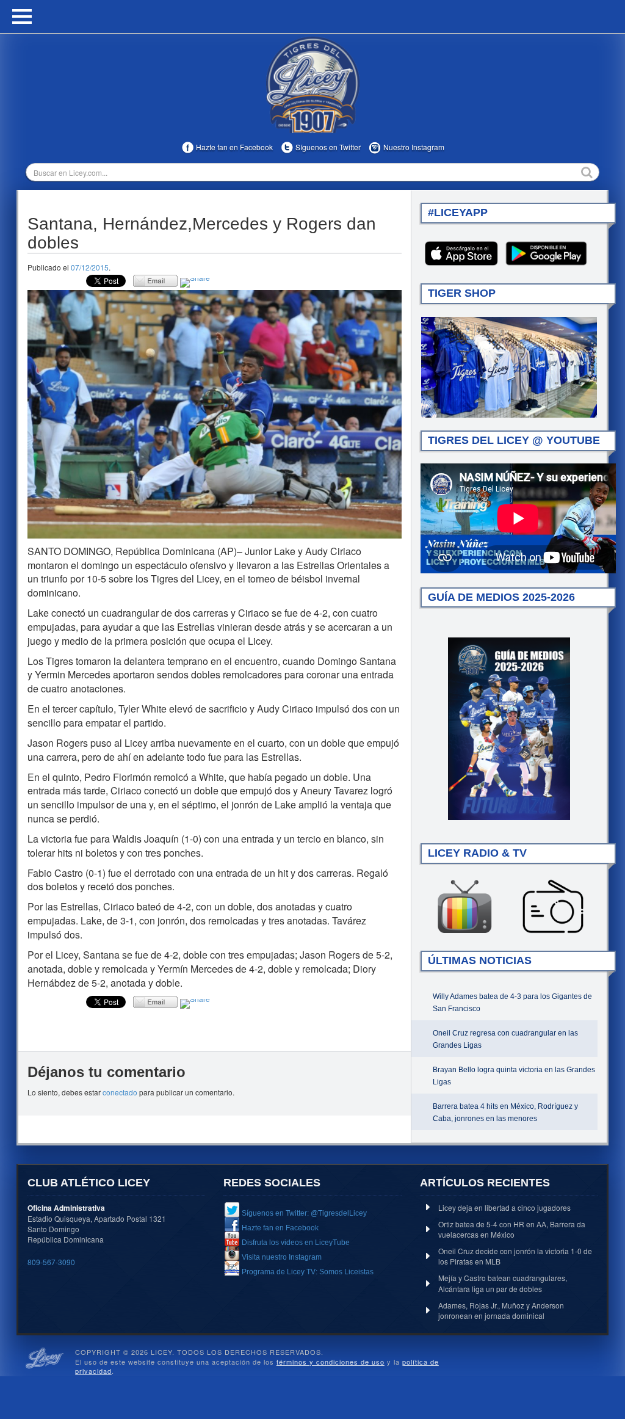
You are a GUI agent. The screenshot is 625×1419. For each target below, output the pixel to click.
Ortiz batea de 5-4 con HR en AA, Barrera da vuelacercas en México (511, 1229)
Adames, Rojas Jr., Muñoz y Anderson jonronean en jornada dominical (501, 1310)
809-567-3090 (51, 1262)
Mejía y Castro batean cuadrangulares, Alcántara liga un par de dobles (502, 1282)
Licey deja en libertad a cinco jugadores (504, 1207)
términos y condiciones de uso (330, 1361)
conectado (120, 1092)
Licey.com (312, 85)
